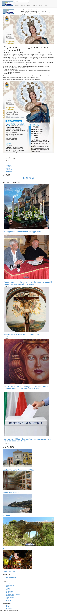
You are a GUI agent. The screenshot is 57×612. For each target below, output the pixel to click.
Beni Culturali (8, 548)
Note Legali (8, 607)
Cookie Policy (9, 608)
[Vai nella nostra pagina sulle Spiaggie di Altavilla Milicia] (28, 503)
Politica (28, 5)
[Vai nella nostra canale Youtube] (30, 179)
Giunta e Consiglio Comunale (13, 594)
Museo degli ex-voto (11, 492)
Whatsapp (9, 169)
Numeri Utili (8, 600)
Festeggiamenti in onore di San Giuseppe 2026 (22, 231)
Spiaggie (6, 515)
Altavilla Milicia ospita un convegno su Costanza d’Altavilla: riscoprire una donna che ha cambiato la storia (27, 387)
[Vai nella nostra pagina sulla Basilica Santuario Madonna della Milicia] (28, 458)
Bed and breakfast (10, 585)
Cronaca (11, 5)
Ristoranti (8, 586)
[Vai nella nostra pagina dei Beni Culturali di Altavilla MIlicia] (28, 531)
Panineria (8, 589)
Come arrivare (9, 591)
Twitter (8, 168)
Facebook (9, 166)
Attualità (17, 5)
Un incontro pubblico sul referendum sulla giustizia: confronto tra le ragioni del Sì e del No (28, 439)
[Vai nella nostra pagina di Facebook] (24, 179)
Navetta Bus (9, 592)
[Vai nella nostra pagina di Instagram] (33, 179)
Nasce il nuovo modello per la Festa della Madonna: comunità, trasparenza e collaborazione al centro (28, 283)
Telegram (9, 171)
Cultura (23, 5)
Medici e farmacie (10, 595)
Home (5, 5)
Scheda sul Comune (10, 597)
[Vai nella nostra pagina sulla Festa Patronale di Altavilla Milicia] (28, 559)
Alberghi (8, 583)
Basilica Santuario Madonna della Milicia (18, 469)
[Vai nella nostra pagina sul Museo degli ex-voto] (28, 480)
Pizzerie (8, 588)
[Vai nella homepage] (7, 2)
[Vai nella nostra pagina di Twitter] (27, 179)
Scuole (7, 598)
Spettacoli (35, 5)
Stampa (9, 165)
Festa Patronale (9, 571)
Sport (40, 5)
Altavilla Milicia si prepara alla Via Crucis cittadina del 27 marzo (26, 335)
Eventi (45, 5)
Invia (8, 163)
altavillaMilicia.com (10, 578)
